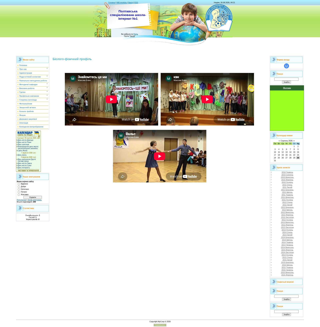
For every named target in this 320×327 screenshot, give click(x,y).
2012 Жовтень (287, 215)
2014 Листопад (287, 252)
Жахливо (24, 194)
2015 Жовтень (287, 275)
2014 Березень (287, 237)
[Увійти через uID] (286, 65)
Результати (21, 200)
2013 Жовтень (287, 225)
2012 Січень (287, 202)
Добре (23, 186)
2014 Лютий (287, 235)
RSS (136, 3)
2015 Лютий (287, 260)
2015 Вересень (287, 272)
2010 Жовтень (287, 180)
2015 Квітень (287, 265)
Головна (111, 3)
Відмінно (24, 184)
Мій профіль (122, 3)
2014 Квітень (287, 240)
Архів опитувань (35, 200)
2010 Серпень (287, 175)
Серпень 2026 (286, 141)
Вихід (130, 3)
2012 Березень (287, 207)
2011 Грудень (287, 200)
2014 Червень (287, 245)
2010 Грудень (287, 182)
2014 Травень (287, 242)
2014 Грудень (287, 255)
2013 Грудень (287, 230)
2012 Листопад (287, 217)
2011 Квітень (287, 192)
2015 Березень (287, 262)
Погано (24, 192)
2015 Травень (287, 267)
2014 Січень (287, 232)
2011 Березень (287, 190)
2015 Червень (287, 270)
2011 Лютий (287, 187)
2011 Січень (287, 185)
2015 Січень (287, 257)
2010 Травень (287, 172)
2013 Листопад (287, 227)
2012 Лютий (287, 205)
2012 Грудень (287, 220)
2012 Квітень (287, 210)
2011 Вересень (287, 197)
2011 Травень (287, 195)
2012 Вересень (287, 212)
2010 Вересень (287, 177)
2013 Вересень (287, 222)
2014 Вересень (287, 247)
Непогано (25, 189)
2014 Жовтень (287, 250)
